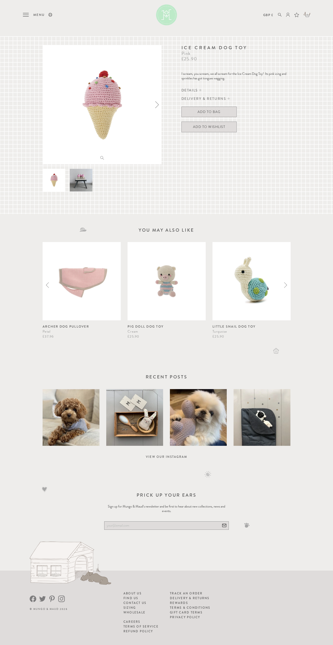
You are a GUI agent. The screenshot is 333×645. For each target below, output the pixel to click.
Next (285, 285)
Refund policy (138, 631)
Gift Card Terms (186, 612)
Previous (47, 285)
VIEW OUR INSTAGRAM (166, 457)
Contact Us (135, 603)
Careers (131, 622)
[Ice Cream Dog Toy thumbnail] (54, 180)
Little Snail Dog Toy (234, 326)
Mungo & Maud (46, 609)
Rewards (179, 603)
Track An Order (186, 593)
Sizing (129, 608)
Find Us (130, 598)
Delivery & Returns (190, 598)
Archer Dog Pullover (66, 326)
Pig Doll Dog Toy (146, 326)
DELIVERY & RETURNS (204, 98)
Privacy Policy (185, 617)
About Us (132, 593)
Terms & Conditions (190, 608)
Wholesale (134, 612)
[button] (50, 14)
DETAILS (190, 90)
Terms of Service (141, 626)
